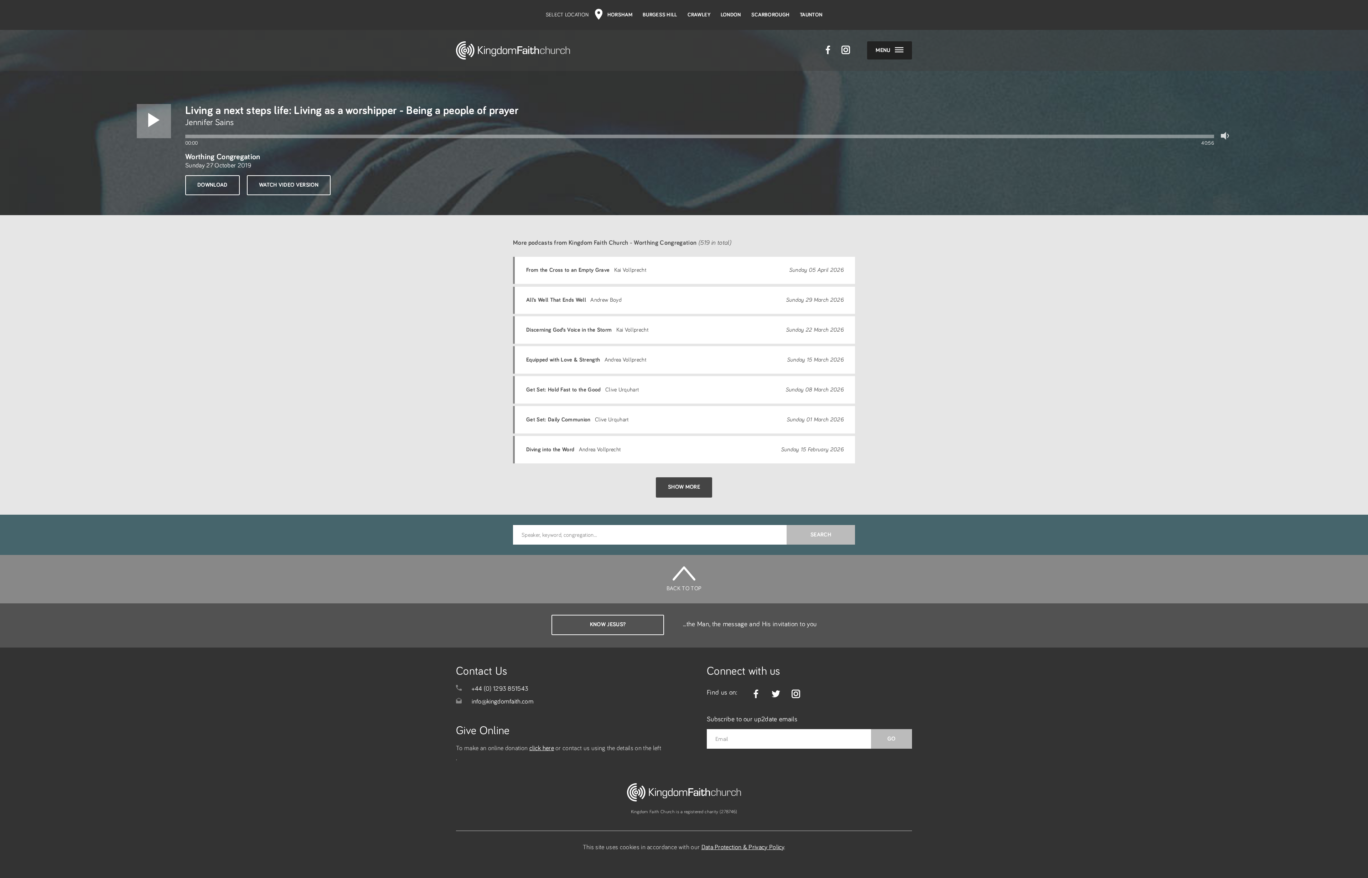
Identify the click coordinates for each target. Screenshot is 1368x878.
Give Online (483, 731)
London (731, 14)
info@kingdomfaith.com (503, 701)
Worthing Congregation (222, 157)
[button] (154, 121)
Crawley (699, 14)
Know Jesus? (608, 624)
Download (212, 185)
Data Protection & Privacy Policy (742, 847)
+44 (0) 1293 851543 (500, 689)
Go (891, 739)
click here (541, 748)
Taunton (811, 14)
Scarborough (770, 14)
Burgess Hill (660, 14)
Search (820, 534)
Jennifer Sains (209, 122)
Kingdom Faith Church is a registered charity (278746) (684, 812)
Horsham (619, 14)
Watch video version (288, 185)
